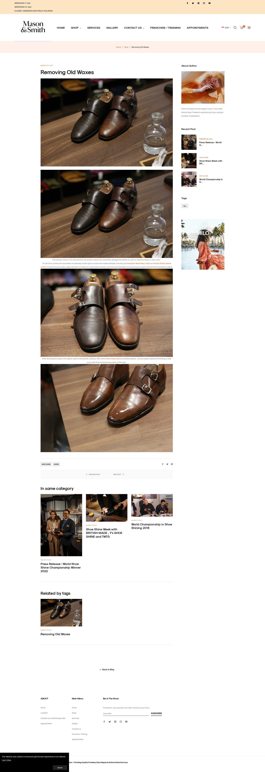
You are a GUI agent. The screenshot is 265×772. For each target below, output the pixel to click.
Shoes (56, 464)
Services (75, 718)
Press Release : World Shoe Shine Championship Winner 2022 (61, 567)
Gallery (75, 723)
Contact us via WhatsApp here (53, 718)
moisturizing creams (113, 359)
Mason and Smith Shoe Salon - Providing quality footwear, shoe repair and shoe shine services (88, 762)
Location (44, 713)
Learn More (6, 760)
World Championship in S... (211, 180)
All (184, 206)
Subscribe (156, 713)
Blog (126, 47)
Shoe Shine (46, 464)
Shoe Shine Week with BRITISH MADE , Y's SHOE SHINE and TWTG (104, 532)
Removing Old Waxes (55, 634)
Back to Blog (108, 669)
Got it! (60, 768)
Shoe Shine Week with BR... (210, 162)
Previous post (94, 474)
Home (118, 47)
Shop (74, 713)
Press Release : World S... (210, 143)
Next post (117, 474)
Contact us (76, 729)
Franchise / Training (79, 734)
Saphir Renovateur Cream (140, 263)
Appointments (46, 723)
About (43, 707)
